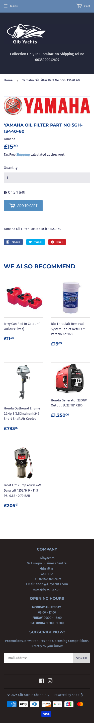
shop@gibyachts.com (51, 584)
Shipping (23, 154)
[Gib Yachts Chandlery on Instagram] (50, 682)
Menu (14, 6)
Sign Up (81, 658)
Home (8, 80)
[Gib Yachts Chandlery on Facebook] (41, 682)
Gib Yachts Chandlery (33, 695)
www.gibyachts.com (47, 589)
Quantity (11, 168)
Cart (86, 6)
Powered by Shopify (68, 695)
